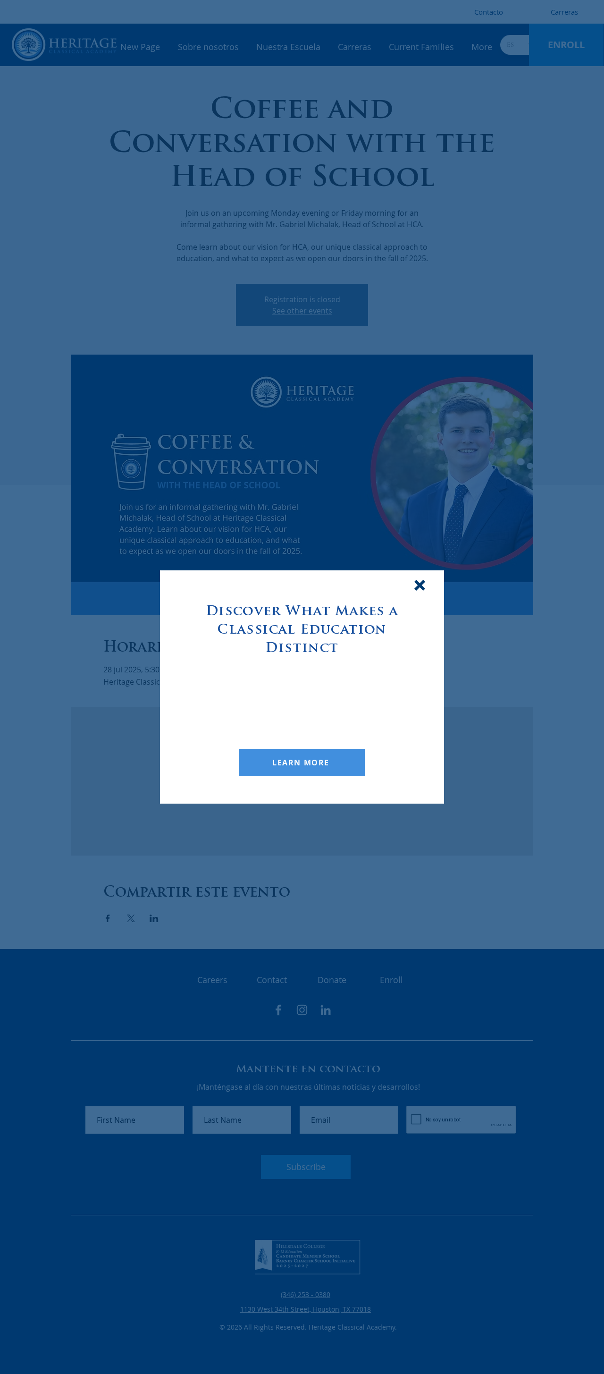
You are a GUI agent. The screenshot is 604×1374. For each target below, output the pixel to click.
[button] (419, 585)
